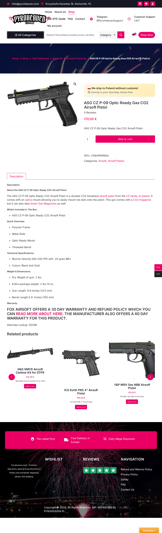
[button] (75, 84)
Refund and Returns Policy (136, 469)
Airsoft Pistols (76, 58)
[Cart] (133, 35)
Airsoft (58, 58)
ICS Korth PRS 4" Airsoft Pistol (81, 391)
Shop (25, 58)
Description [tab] (16, 176)
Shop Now (146, 35)
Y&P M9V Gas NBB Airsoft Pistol (132, 386)
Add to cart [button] (30, 386)
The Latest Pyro (45, 438)
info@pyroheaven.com (25, 3)
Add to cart (125, 139)
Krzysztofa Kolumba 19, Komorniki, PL (68, 3)
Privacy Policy (129, 474)
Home (15, 58)
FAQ (123, 484)
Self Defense (40, 58)
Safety (124, 479)
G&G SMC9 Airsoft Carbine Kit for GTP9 (30, 371)
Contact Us (127, 489)
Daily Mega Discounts (122, 438)
